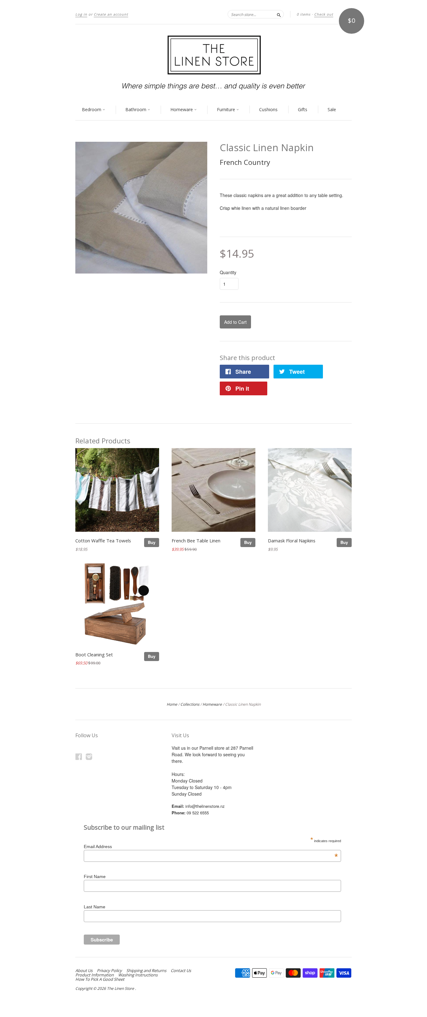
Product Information (94, 975)
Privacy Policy (109, 970)
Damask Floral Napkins (291, 540)
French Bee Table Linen (196, 540)
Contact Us (181, 970)
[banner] (213, 62)
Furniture (226, 109)
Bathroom (136, 109)
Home (172, 704)
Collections (189, 704)
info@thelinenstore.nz (205, 806)
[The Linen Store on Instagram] (89, 756)
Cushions (268, 109)
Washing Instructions (138, 975)
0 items (303, 14)
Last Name (94, 906)
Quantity (228, 272)
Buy (151, 542)
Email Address (211, 846)
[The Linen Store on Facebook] (78, 756)
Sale (332, 109)
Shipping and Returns (146, 970)
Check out (323, 14)
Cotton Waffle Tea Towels (103, 540)
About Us (84, 970)
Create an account (111, 14)
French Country (245, 162)
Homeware (182, 109)
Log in (81, 14)
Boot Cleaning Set (94, 654)
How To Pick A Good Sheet (99, 979)
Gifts (302, 109)
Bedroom (92, 109)
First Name (95, 876)
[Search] (279, 14)
